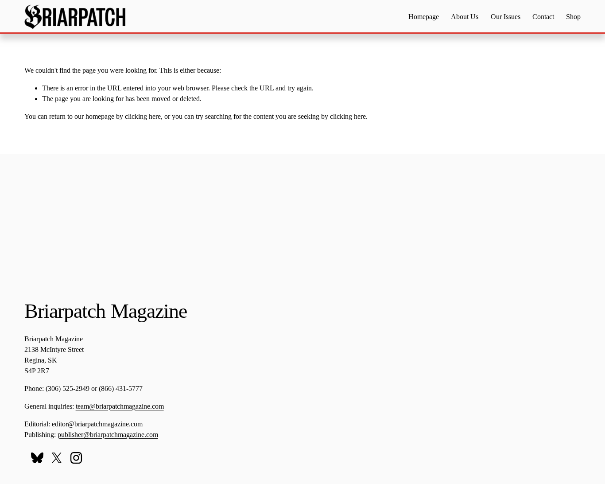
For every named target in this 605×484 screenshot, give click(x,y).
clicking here (143, 116)
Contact (543, 16)
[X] (56, 458)
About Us (464, 16)
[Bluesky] (37, 458)
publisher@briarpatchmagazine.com (108, 434)
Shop (573, 16)
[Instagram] (76, 458)
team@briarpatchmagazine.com (120, 406)
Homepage (423, 16)
